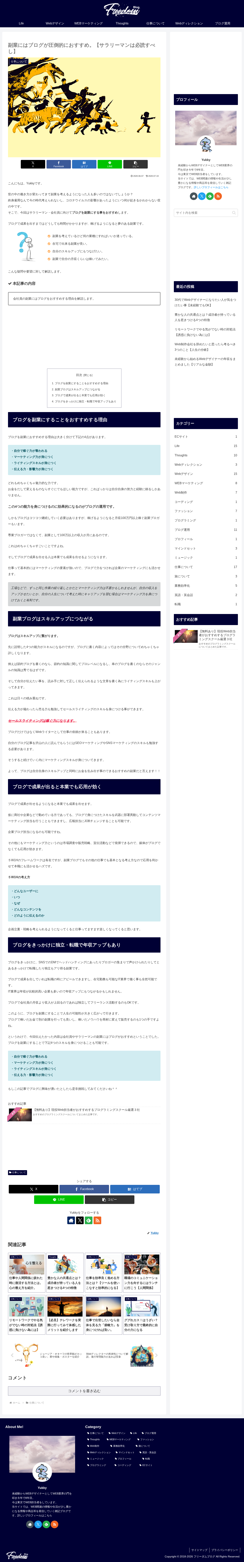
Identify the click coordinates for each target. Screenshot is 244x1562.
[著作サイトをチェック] (71, 1220)
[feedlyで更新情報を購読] (88, 1220)
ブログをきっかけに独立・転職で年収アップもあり (85, 401)
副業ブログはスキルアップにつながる (77, 389)
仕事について (19, 1172)
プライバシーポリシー (224, 1550)
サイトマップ (199, 1550)
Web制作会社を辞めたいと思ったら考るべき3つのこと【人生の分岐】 (205, 347)
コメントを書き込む (84, 1391)
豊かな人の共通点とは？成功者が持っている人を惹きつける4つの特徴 (205, 317)
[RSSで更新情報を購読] (97, 1220)
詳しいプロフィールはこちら (211, 187)
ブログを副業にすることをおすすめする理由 (81, 383)
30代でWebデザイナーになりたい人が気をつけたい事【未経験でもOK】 (205, 302)
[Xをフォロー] (80, 1220)
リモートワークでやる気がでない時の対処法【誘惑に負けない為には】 (205, 332)
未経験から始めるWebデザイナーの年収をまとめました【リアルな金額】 (205, 361)
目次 (79, 375)
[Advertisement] (84, 337)
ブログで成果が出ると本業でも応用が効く (80, 395)
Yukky (205, 159)
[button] (135, 164)
